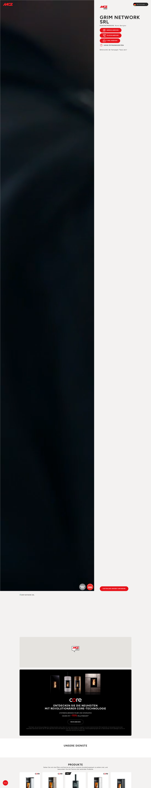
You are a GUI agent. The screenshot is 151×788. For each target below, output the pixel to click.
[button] (75, 649)
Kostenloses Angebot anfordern (114, 588)
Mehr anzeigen (75, 722)
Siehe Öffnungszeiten (114, 45)
